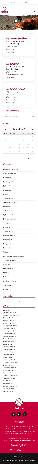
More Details (10, 52)
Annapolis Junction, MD (11, 315)
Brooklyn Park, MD (10, 326)
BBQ (6, 273)
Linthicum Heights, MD (11, 362)
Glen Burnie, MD (9, 349)
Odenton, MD (8, 373)
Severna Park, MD (10, 386)
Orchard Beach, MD (10, 375)
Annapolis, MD (9, 312)
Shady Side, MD (9, 388)
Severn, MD (7, 383)
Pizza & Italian (10, 219)
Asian (30, 24)
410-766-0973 (12, 97)
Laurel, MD (7, 357)
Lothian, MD (8, 365)
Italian (7, 252)
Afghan (7, 244)
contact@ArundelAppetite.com (23, 440)
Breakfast (8, 268)
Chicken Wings (10, 281)
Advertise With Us (19, 456)
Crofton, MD (8, 331)
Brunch (7, 177)
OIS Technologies (30, 460)
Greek (7, 190)
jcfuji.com (10, 49)
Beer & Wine (10, 260)
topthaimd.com (12, 100)
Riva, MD (6, 381)
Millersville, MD (9, 367)
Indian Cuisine (9, 235)
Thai (7, 223)
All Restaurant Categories (18, 24)
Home (7, 24)
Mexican (8, 211)
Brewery (8, 239)
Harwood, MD (8, 354)
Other (7, 194)
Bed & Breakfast (11, 202)
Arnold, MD (8, 318)
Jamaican (8, 231)
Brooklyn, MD (8, 323)
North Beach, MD (9, 370)
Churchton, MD (9, 328)
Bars (8, 206)
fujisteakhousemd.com (15, 75)
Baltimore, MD (9, 320)
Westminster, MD (9, 391)
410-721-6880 (12, 47)
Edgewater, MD (9, 341)
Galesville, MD (8, 344)
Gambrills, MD (9, 346)
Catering (8, 198)
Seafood (9, 285)
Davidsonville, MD (10, 336)
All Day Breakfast (11, 169)
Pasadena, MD (9, 378)
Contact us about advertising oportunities (15, 301)
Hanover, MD (8, 352)
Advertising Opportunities (19, 450)
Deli (7, 264)
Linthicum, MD (9, 360)
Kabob (7, 248)
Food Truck (10, 186)
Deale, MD (7, 339)
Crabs (7, 289)
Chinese (9, 215)
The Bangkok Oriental (15, 88)
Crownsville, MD (9, 333)
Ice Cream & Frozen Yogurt (14, 256)
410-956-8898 (12, 72)
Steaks (7, 277)
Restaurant (10, 173)
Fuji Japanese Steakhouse (16, 38)
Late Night (9, 182)
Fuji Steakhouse (12, 63)
